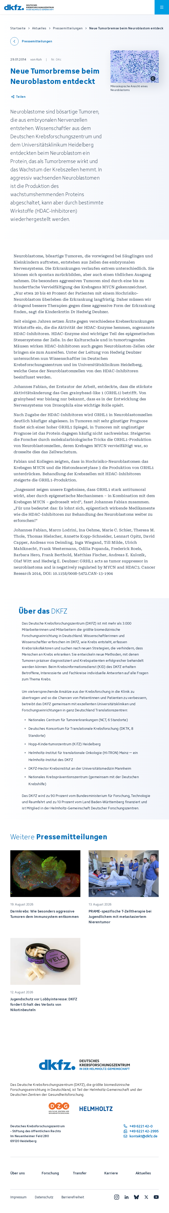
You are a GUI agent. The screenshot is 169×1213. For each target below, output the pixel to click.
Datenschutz (44, 1197)
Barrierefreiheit (72, 1197)
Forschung (50, 1173)
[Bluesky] (136, 1197)
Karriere (111, 1173)
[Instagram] (116, 1197)
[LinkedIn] (126, 1197)
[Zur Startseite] (29, 7)
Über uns (17, 1173)
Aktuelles (143, 1173)
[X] (146, 1197)
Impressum (18, 1197)
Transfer (80, 1173)
